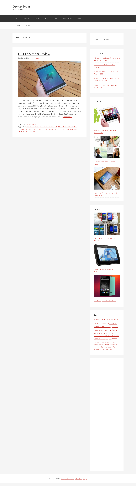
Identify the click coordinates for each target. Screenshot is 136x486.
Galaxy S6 (100, 330)
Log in (85, 479)
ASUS (96, 323)
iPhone (111, 333)
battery (99, 323)
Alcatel (98, 319)
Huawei (106, 333)
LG (107, 336)
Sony (103, 347)
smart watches (97, 347)
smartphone (107, 344)
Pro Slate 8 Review (44, 129)
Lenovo (103, 336)
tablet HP (21, 131)
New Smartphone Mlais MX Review (105, 301)
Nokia (110, 339)
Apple (116, 319)
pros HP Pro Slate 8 (57, 129)
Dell (108, 323)
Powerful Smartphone (99, 342)
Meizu (110, 336)
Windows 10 (100, 349)
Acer (95, 319)
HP (56, 127)
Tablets (34, 124)
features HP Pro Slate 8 (47, 127)
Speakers (111, 347)
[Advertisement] (108, 414)
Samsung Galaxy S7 (98, 344)
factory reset (99, 327)
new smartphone (104, 339)
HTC (102, 333)
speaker (107, 347)
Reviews (28, 124)
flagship (96, 330)
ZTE (111, 349)
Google (105, 330)
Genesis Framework (67, 479)
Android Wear (110, 319)
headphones (97, 333)
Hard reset (113, 330)
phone (114, 338)
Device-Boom (21, 6)
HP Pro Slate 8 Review (34, 54)
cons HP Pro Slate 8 (32, 127)
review (106, 342)
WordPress (78, 479)
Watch (95, 349)
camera (104, 323)
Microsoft (115, 336)
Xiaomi (106, 350)
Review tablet (68, 129)
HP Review (26, 129)
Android (103, 319)
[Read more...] (67, 117)
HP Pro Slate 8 (62, 127)
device (113, 323)
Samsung (113, 342)
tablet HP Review (30, 131)
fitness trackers (115, 327)
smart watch (114, 344)
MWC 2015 (97, 339)
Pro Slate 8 (34, 129)
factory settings (107, 327)
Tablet (75, 129)
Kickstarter (97, 336)
